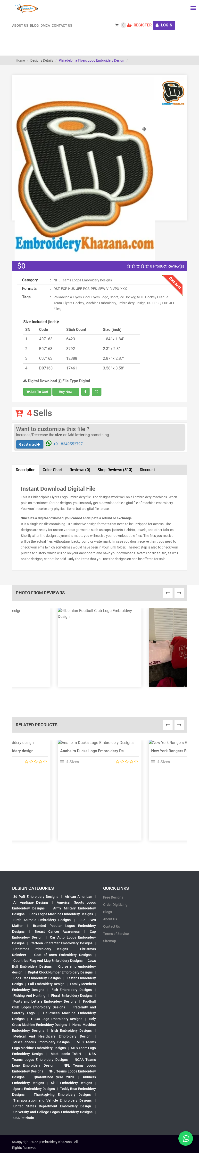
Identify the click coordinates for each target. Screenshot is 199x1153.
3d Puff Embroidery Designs (35, 897)
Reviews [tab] (80, 469)
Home (20, 60)
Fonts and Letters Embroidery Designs (44, 1001)
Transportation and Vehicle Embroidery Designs (52, 1100)
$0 (21, 266)
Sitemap (109, 941)
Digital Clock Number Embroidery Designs (60, 972)
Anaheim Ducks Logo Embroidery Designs (96, 751)
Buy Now (66, 392)
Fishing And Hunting (29, 996)
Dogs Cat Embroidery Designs (37, 978)
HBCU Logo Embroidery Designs (57, 1019)
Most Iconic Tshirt (66, 1054)
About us (20, 25)
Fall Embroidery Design (46, 984)
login (166, 25)
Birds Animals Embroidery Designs (42, 920)
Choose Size (97, 756)
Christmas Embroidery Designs (40, 949)
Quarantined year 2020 (54, 1077)
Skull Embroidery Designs (71, 1083)
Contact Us (62, 25)
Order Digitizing (115, 905)
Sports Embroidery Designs (34, 1089)
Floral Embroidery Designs (71, 996)
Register (142, 25)
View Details (97, 745)
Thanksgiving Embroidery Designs (62, 1094)
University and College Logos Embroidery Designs (52, 1112)
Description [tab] (25, 469)
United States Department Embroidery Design (52, 1106)
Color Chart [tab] (52, 469)
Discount (147, 469)
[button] (25, 193)
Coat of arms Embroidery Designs (62, 955)
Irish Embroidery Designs (71, 1030)
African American (78, 897)
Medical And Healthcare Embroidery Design (52, 1036)
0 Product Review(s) (166, 266)
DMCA (45, 25)
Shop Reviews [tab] (115, 469)
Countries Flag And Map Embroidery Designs (48, 961)
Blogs (107, 912)
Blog (34, 25)
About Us (110, 919)
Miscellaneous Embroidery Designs (41, 1042)
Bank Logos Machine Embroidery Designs (61, 914)
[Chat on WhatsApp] (185, 1138)
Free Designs (113, 897)
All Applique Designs (31, 902)
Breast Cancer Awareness (57, 931)
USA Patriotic (23, 1118)
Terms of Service (116, 934)
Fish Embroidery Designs (71, 990)
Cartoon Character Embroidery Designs (61, 943)
